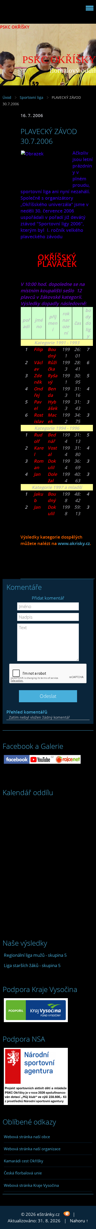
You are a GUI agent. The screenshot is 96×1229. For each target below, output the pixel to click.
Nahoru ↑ (79, 1221)
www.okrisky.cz (74, 543)
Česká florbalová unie (23, 1172)
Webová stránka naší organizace (32, 1148)
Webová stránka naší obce (27, 1136)
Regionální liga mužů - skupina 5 (35, 955)
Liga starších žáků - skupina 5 (32, 965)
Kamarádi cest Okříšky (23, 1160)
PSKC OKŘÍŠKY (14, 27)
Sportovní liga (31, 97)
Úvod (7, 97)
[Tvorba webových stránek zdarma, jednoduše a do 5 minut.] (66, 1213)
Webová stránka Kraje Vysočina (31, 1185)
